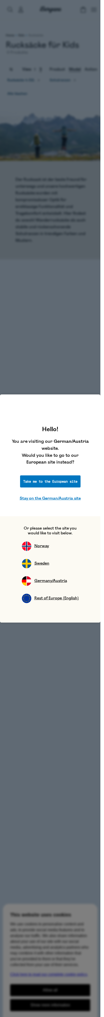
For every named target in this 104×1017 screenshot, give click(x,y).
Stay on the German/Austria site (50, 498)
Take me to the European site (50, 481)
